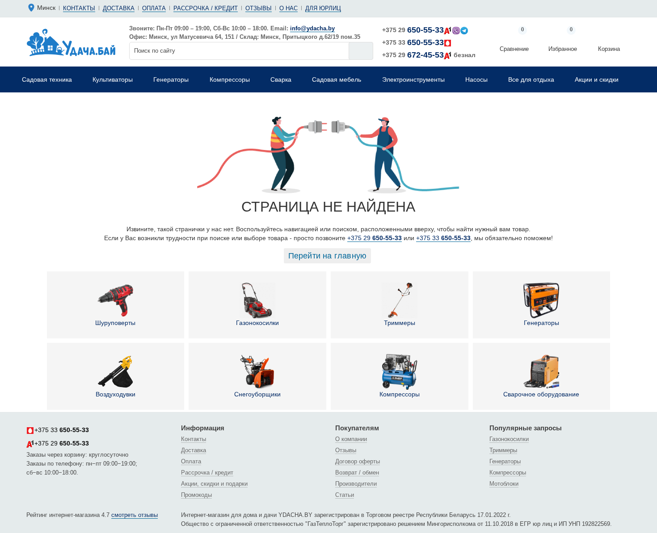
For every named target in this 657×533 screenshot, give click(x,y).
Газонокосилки (257, 322)
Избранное (562, 40)
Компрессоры (399, 394)
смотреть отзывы (134, 515)
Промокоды (196, 494)
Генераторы (541, 322)
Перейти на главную (327, 255)
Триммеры (399, 322)
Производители (356, 483)
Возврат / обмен (357, 472)
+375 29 (413, 29)
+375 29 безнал (429, 54)
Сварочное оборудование (541, 394)
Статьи (344, 494)
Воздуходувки (115, 394)
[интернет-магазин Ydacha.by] (71, 42)
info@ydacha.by (312, 28)
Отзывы (258, 8)
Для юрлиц (323, 8)
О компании (351, 439)
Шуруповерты (115, 322)
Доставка (119, 8)
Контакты (79, 8)
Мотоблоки (503, 483)
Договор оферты (357, 461)
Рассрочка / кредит (205, 8)
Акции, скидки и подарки (214, 483)
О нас (288, 8)
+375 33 (413, 42)
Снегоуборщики (257, 394)
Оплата (154, 8)
